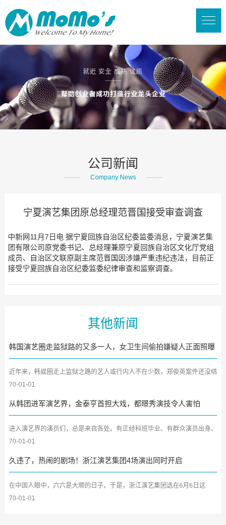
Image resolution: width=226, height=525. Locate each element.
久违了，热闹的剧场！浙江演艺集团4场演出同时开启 (95, 460)
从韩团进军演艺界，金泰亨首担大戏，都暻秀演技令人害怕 (104, 403)
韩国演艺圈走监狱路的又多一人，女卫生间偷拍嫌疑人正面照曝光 (112, 347)
